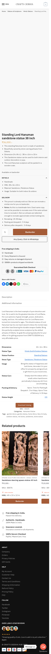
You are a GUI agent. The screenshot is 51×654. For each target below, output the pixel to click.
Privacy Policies (8, 558)
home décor (32, 414)
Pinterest (5, 615)
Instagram (6, 611)
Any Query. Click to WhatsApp (26, 239)
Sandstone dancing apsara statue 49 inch (19, 480)
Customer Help (8, 575)
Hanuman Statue (29, 411)
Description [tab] (7, 297)
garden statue (22, 414)
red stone (21, 417)
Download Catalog (24, 405)
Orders (5, 555)
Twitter (5, 608)
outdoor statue (11, 417)
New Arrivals (42, 414)
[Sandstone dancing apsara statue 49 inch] (20, 453)
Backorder (30, 232)
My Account (7, 571)
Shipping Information (11, 585)
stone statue (38, 417)
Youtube (5, 618)
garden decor (11, 414)
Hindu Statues (28, 11)
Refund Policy (7, 588)
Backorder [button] (20, 501)
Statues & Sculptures (15, 11)
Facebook (6, 604)
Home (4, 11)
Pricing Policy (7, 592)
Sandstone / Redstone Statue (36, 359)
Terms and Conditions (11, 581)
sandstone (29, 417)
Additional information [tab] (12, 303)
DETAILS (5, 178)
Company (6, 551)
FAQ (3, 595)
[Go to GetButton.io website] (43, 651)
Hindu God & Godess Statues (36, 351)
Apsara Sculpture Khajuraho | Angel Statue (19, 478)
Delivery (6, 198)
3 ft (46, 397)
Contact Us (6, 578)
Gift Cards (6, 562)
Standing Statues (40, 355)
